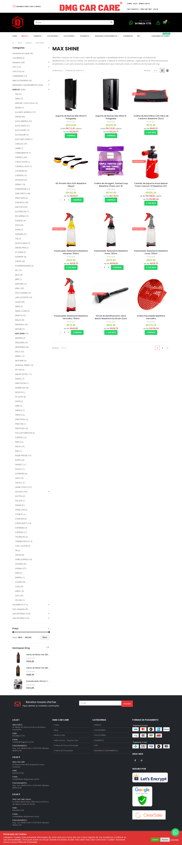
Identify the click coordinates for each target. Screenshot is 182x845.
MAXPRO (19, 338)
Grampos (37, 36)
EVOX (17, 225)
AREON (18, 116)
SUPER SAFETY (21, 523)
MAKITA (18, 315)
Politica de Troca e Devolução (66, 745)
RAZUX (18, 446)
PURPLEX (19, 437)
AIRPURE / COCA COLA (24, 103)
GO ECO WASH (21, 243)
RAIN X (18, 442)
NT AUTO (19, 396)
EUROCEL (19, 220)
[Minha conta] (158, 22)
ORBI (17, 405)
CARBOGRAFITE (21, 152)
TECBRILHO (20, 537)
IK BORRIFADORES (23, 265)
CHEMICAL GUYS (22, 166)
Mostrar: (147, 70)
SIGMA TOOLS (21, 487)
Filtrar (45, 637)
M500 (17, 306)
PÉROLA (18, 410)
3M (16, 94)
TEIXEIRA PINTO (22, 541)
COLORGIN (17, 58)
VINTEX (18, 555)
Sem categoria (18, 609)
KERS (17, 288)
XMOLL (18, 591)
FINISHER (19, 234)
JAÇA (17, 274)
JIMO (17, 279)
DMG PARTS (20, 193)
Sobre (129, 4)
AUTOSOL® (20, 134)
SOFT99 (18, 496)
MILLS (17, 351)
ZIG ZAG (18, 600)
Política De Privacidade (63, 750)
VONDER (19, 564)
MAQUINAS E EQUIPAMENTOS (106, 36)
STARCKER (19, 518)
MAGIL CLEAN (21, 311)
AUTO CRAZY (20, 125)
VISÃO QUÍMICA (21, 559)
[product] (71, 94)
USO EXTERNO (69, 36)
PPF (138, 36)
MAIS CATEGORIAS (20, 80)
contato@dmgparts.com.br (23, 742)
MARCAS (24, 36)
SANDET (18, 464)
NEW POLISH (20, 383)
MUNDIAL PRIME (22, 365)
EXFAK (17, 229)
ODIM (17, 401)
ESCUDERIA (20, 216)
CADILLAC (19, 143)
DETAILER (19, 180)
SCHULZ (18, 469)
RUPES (18, 460)
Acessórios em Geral (20, 53)
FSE (16, 238)
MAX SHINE (20, 333)
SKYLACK (19, 491)
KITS (14, 67)
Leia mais (152, 132)
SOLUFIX (18, 500)
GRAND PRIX (20, 247)
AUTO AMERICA (21, 121)
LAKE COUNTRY (21, 297)
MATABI (18, 329)
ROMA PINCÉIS (21, 455)
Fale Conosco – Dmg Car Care (139, 9)
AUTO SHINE (20, 130)
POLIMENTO (84, 36)
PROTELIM (19, 428)
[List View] (167, 70)
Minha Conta (144, 4)
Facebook (135, 760)
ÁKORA (18, 107)
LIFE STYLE (17, 71)
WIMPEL (18, 577)
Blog (135, 4)
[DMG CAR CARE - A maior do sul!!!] (17, 22)
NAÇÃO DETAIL (21, 374)
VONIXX (18, 568)
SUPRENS (19, 532)
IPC (16, 270)
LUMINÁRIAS (128, 36)
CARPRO (18, 157)
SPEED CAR (20, 509)
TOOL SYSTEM (21, 546)
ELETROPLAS (20, 211)
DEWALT (18, 184)
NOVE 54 (19, 392)
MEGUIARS (19, 342)
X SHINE (18, 582)
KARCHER (19, 284)
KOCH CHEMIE (21, 293)
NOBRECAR (20, 387)
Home (14, 36)
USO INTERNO (52, 36)
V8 (16, 550)
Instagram (141, 760)
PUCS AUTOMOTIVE (23, 433)
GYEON (18, 261)
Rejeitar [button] (165, 839)
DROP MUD (20, 198)
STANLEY (19, 514)
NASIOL (18, 378)
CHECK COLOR (21, 162)
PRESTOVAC (20, 419)
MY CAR (18, 369)
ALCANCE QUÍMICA (23, 112)
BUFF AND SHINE (22, 139)
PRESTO (18, 415)
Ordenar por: (57, 70)
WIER (17, 573)
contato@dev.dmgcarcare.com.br (25, 779)
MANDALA (19, 324)
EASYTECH (19, 207)
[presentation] (47, 647)
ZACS (17, 595)
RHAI (17, 451)
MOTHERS (19, 360)
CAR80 (18, 148)
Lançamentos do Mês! (160, 35)
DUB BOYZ (19, 202)
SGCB (17, 478)
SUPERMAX (20, 527)
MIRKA (18, 356)
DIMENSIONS (20, 189)
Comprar (71, 135)
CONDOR (19, 175)
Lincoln (18, 302)
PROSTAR (19, 424)
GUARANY (19, 256)
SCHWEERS (19, 473)
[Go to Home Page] (13, 43)
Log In (155, 9)
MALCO (18, 320)
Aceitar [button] (155, 839)
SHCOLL (18, 482)
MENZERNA (20, 347)
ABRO (17, 98)
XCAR (17, 586)
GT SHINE (19, 252)
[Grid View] (162, 70)
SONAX (18, 505)
